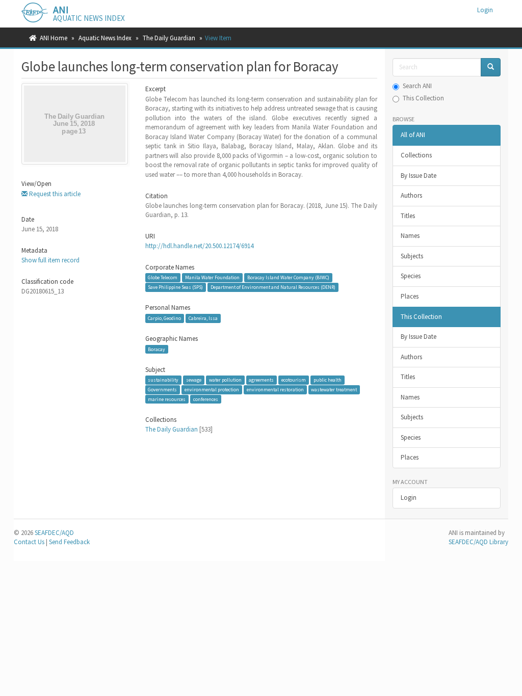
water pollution (225, 380)
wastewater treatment (334, 389)
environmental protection (212, 389)
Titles (408, 215)
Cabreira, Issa (203, 318)
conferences (205, 398)
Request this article (54, 194)
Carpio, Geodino (164, 318)
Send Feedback (69, 542)
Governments (162, 389)
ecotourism (293, 380)
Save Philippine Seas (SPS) (175, 287)
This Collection (423, 98)
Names (410, 235)
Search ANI (417, 86)
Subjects (412, 256)
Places (410, 296)
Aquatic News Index (105, 38)
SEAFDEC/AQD (54, 532)
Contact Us (29, 542)
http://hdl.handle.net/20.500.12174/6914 (199, 246)
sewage (193, 380)
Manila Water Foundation (212, 277)
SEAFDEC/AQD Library (478, 542)
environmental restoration (275, 389)
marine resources (167, 398)
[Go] (491, 67)
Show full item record (50, 260)
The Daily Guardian (169, 38)
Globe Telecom (162, 277)
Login (408, 497)
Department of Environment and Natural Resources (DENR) (273, 287)
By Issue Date (418, 175)
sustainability (163, 380)
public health (328, 380)
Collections (416, 155)
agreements (261, 380)
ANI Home (53, 38)
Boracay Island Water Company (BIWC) (288, 277)
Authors (411, 195)
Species (411, 276)
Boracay (156, 348)
